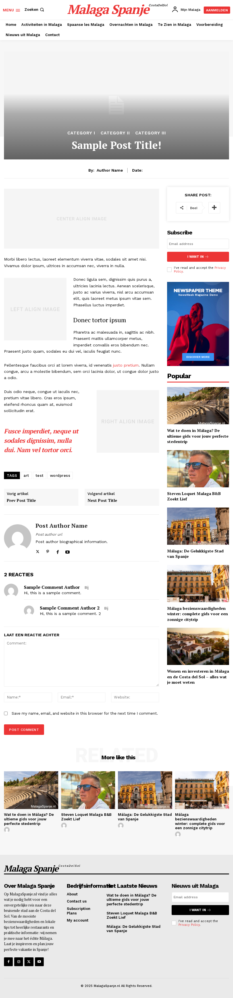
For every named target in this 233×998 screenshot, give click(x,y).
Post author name (62, 525)
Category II (115, 133)
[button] (34, 9)
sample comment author (52, 587)
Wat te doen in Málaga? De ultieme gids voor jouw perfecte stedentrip (197, 436)
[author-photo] (7, 830)
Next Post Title (102, 500)
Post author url (49, 534)
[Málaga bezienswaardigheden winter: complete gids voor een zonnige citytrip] (198, 583)
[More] (214, 207)
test (40, 475)
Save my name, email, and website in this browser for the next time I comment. (85, 713)
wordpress (60, 475)
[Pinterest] (47, 550)
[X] (28, 961)
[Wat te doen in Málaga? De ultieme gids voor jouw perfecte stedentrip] (198, 405)
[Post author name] (17, 538)
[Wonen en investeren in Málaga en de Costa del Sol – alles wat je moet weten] (198, 646)
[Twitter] (38, 550)
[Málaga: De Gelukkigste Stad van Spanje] (198, 526)
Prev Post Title (21, 500)
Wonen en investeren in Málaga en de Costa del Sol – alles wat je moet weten (198, 676)
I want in (195, 257)
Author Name (110, 170)
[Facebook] (57, 550)
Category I (81, 133)
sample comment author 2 (69, 608)
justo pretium (126, 365)
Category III (150, 133)
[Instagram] (18, 961)
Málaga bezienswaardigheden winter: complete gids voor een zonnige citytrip (197, 614)
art (26, 475)
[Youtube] (67, 550)
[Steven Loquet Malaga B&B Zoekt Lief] (198, 468)
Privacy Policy (189, 925)
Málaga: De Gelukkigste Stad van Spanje (195, 553)
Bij (86, 587)
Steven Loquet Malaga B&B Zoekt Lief (194, 496)
